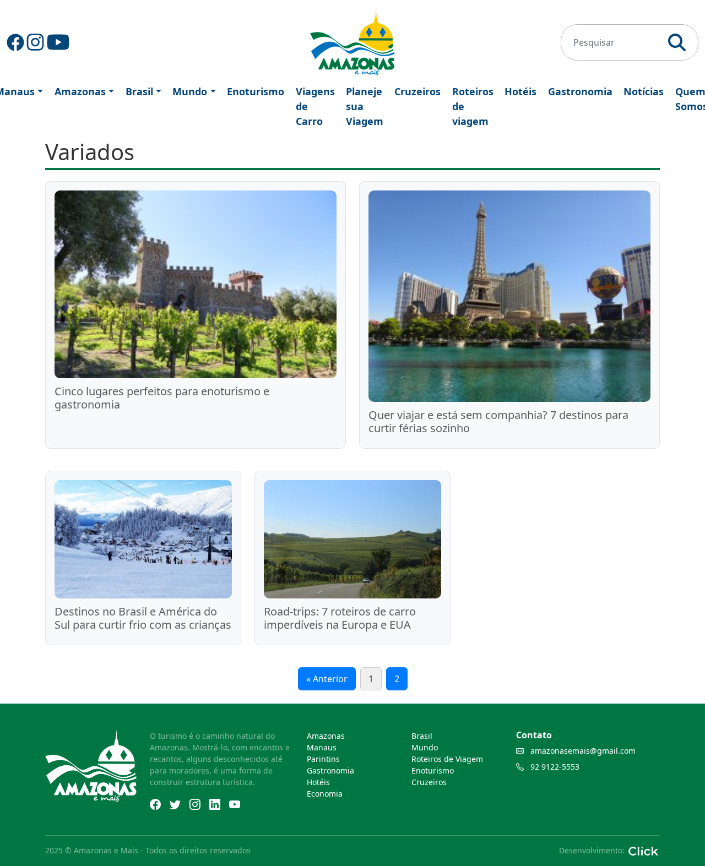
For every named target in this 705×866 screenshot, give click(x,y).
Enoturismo (255, 91)
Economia (325, 793)
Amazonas (80, 91)
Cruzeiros (417, 91)
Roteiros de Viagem (447, 759)
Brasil (139, 91)
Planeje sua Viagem (364, 106)
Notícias (643, 91)
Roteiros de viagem (473, 106)
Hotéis (520, 91)
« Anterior (327, 679)
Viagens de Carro (315, 106)
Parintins (323, 759)
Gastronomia (580, 91)
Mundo (189, 91)
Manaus (322, 747)
